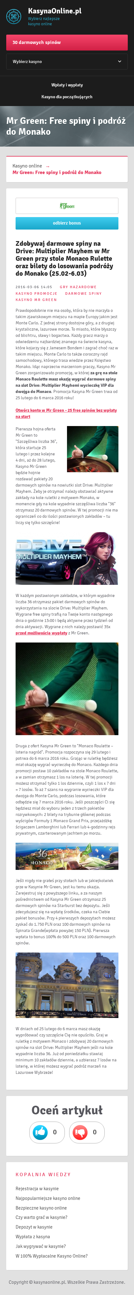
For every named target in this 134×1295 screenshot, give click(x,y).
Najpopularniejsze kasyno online (48, 1198)
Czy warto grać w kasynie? (41, 1217)
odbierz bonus (67, 223)
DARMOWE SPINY (83, 293)
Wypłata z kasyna (33, 1236)
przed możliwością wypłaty (41, 633)
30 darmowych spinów (36, 42)
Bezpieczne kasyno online (41, 1208)
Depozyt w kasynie (34, 1227)
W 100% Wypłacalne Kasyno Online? (52, 1256)
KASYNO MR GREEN (36, 300)
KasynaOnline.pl (48, 11)
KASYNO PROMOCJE (37, 293)
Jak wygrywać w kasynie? (41, 1246)
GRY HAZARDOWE (78, 287)
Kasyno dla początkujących (67, 96)
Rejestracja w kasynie (37, 1188)
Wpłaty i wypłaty (67, 85)
